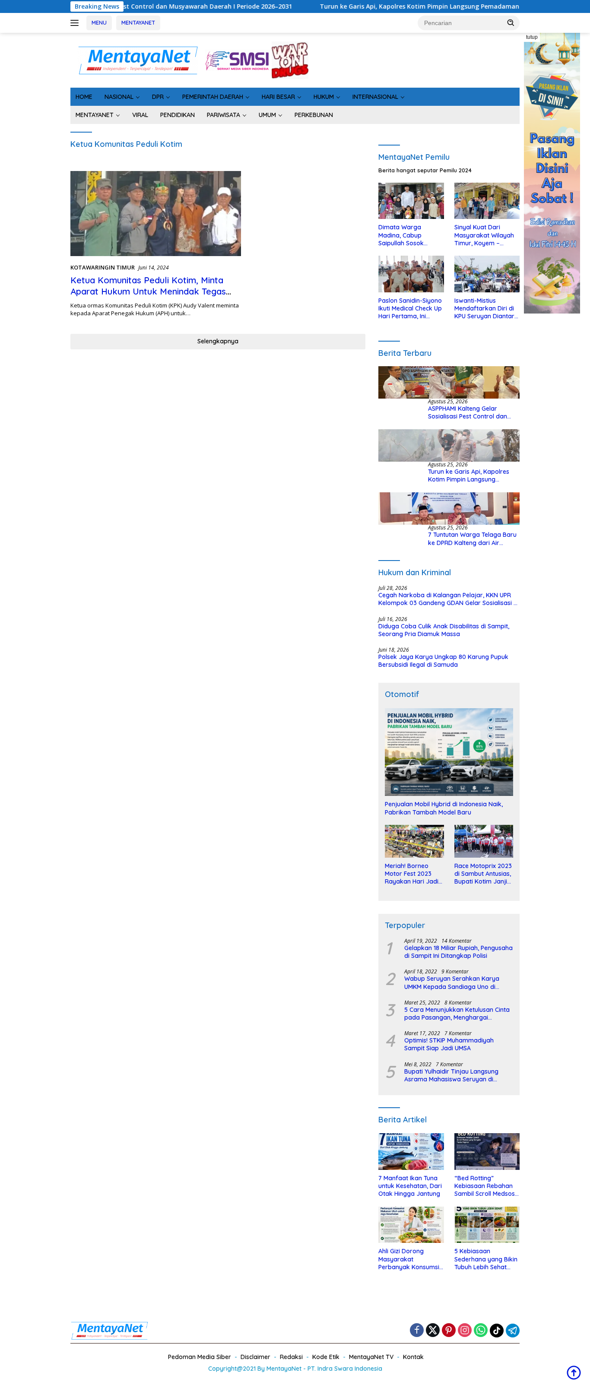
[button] (511, 22)
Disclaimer (255, 1357)
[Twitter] (433, 1330)
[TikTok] (497, 1330)
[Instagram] (465, 1330)
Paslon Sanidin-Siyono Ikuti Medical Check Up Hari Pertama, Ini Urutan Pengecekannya (410, 308)
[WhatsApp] (481, 1330)
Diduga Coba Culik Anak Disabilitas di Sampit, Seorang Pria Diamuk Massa (443, 630)
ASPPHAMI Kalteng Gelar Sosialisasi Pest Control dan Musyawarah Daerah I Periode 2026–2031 (471, 412)
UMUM (267, 115)
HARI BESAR (278, 97)
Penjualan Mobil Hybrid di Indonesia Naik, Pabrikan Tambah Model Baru (444, 808)
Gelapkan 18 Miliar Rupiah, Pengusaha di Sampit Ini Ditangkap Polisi (458, 952)
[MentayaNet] (137, 59)
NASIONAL (119, 97)
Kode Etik (325, 1357)
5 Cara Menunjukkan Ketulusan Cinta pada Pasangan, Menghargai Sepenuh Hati (457, 1013)
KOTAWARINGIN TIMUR (102, 267)
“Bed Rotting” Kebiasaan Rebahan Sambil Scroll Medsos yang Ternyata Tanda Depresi (485, 1186)
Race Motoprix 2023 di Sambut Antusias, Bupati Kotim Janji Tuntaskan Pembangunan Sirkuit (483, 874)
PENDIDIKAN (177, 115)
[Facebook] (417, 1330)
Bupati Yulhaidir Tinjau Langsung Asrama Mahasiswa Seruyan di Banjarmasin (451, 1075)
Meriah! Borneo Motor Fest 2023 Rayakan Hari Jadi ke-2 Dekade (411, 874)
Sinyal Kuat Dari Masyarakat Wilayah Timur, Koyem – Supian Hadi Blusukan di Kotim (485, 235)
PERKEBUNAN (314, 115)
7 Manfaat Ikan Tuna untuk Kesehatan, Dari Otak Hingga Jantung (410, 1186)
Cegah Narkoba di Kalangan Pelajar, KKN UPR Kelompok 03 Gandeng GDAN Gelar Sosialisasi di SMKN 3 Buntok (448, 599)
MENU (99, 22)
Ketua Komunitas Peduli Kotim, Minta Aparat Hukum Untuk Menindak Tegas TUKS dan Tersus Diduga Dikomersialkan (154, 291)
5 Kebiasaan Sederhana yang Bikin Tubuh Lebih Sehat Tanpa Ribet (485, 1259)
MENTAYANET (138, 22)
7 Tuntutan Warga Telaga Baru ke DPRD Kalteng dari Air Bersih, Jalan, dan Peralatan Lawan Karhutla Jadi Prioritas (472, 538)
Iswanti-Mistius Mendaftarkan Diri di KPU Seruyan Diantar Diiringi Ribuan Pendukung (484, 308)
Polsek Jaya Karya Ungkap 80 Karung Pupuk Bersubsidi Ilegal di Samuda (443, 661)
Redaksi (291, 1357)
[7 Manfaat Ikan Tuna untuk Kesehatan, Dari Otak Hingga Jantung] (411, 1151)
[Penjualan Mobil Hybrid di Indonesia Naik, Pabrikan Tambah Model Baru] (449, 752)
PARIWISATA (223, 115)
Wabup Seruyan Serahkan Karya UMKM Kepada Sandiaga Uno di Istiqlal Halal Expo (451, 982)
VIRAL (140, 115)
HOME (84, 97)
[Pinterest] (449, 1330)
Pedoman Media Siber (199, 1357)
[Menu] (76, 23)
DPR (158, 97)
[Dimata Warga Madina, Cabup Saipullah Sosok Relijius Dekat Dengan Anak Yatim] (411, 201)
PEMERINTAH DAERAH (212, 97)
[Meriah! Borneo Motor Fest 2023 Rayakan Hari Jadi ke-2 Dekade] (414, 841)
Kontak (413, 1357)
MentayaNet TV (371, 1357)
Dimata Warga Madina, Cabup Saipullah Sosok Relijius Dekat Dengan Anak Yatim (409, 235)
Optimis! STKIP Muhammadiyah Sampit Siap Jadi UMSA (449, 1044)
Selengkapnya (217, 341)
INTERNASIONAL (375, 97)
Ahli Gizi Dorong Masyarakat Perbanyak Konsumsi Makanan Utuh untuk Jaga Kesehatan (408, 1259)
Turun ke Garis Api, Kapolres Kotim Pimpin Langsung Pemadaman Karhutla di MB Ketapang (407, 6)
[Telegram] (513, 1330)
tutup (532, 37)
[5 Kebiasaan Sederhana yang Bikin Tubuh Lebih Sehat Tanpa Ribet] (487, 1225)
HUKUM (324, 97)
